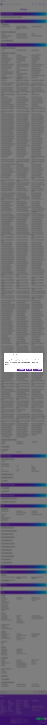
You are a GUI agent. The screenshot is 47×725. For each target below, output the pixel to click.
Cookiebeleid (7, 364)
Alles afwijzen (29, 369)
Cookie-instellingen (21, 369)
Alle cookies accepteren (37, 369)
